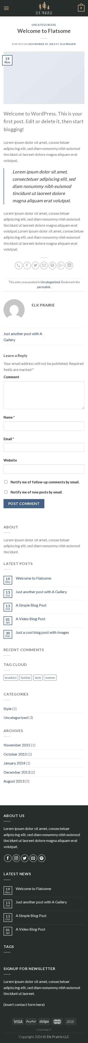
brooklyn (11, 678)
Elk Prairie (68, 44)
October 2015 (15, 754)
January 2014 (14, 763)
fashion (26, 678)
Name (9, 417)
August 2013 (14, 781)
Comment (11, 377)
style (38, 678)
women (50, 678)
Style (7, 708)
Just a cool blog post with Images (42, 632)
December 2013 (17, 772)
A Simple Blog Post (31, 605)
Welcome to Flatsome (33, 578)
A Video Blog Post (30, 618)
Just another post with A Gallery (41, 591)
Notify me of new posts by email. (36, 492)
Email (9, 439)
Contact (44, 1030)
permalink (43, 287)
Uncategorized (44, 24)
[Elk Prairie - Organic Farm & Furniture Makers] (44, 8)
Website (10, 460)
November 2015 (17, 745)
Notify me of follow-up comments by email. (45, 482)
